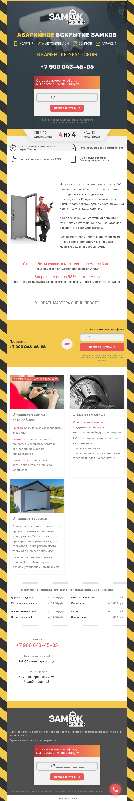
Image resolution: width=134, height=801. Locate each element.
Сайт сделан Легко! (67, 798)
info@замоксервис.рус (37, 661)
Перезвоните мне (67, 108)
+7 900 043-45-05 (67, 67)
